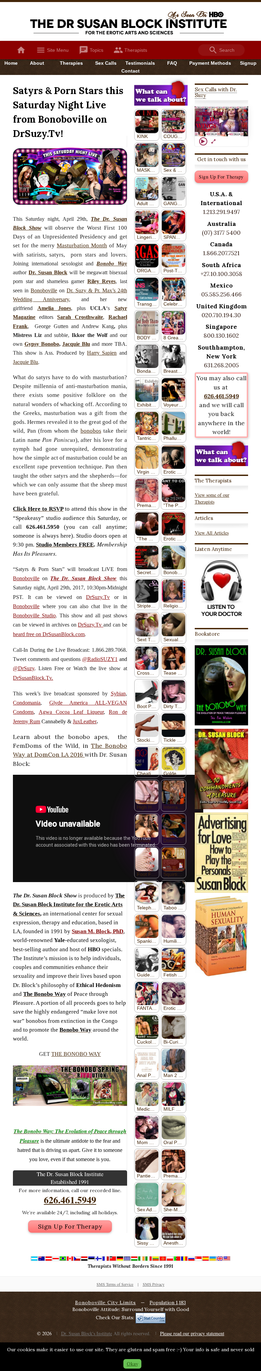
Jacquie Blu (25, 362)
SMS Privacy (153, 1284)
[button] (221, 121)
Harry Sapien (102, 353)
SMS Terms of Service (115, 1284)
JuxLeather (85, 721)
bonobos (91, 431)
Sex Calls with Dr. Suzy (216, 92)
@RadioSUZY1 (100, 659)
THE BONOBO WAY (76, 1054)
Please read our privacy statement (192, 1333)
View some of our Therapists (212, 498)
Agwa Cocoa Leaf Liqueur (71, 712)
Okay (132, 1364)
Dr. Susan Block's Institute (86, 1333)
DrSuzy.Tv (98, 597)
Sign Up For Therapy (70, 1226)
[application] (221, 121)
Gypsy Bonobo (41, 344)
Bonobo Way (112, 263)
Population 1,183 (168, 1302)
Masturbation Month (82, 245)
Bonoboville (44, 290)
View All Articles (212, 532)
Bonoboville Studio (34, 615)
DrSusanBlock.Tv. (33, 678)
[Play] (203, 141)
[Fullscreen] (213, 141)
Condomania (26, 703)
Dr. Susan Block (48, 272)
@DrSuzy (23, 668)
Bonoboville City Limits (105, 1302)
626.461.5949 (70, 1200)
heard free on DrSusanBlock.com (49, 634)
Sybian (118, 693)
